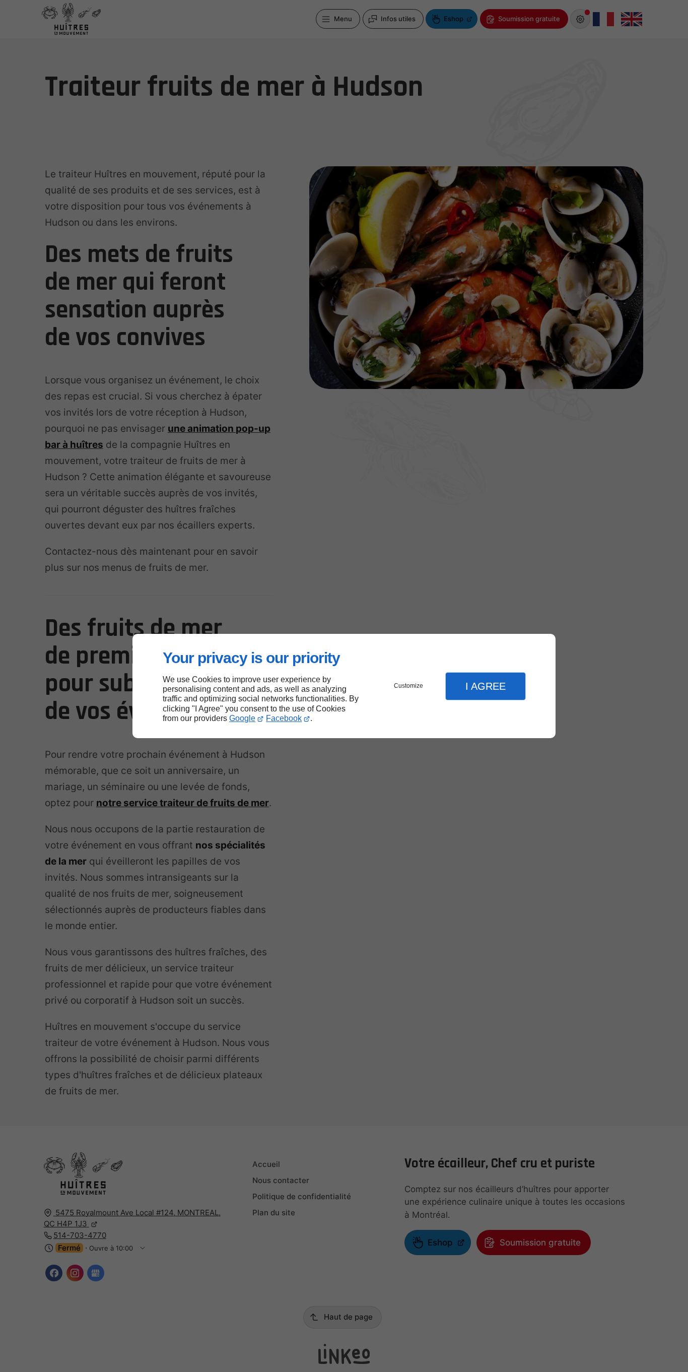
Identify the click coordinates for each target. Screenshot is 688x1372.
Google (242, 718)
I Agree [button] (485, 686)
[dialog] (344, 686)
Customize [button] (408, 685)
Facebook (284, 718)
